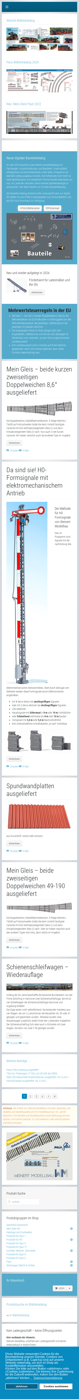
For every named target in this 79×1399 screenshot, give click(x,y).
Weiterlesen (36, 292)
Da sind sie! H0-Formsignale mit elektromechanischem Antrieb (34, 481)
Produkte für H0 (14, 1239)
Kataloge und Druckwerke (19, 1232)
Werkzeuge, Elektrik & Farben (20, 1265)
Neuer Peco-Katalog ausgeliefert (22, 1069)
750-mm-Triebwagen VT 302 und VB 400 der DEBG (31, 1073)
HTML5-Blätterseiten (30, 208)
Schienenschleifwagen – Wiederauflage (37, 971)
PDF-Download (52, 208)
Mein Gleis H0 (13, 1228)
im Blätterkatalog (19, 1315)
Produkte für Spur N (16, 1254)
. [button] (31, 1378)
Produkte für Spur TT (16, 1247)
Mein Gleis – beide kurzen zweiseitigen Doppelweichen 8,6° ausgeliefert (39, 380)
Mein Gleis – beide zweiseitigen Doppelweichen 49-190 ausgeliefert (35, 882)
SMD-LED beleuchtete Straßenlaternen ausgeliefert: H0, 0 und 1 (37, 1077)
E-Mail (25, 450)
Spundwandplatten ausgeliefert (30, 790)
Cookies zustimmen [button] (56, 1386)
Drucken (14, 450)
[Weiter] (48, 1096)
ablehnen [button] (22, 1386)
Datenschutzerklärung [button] (48, 1378)
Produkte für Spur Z (16, 1258)
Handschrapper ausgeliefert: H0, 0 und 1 (26, 1080)
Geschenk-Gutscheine (17, 1224)
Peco (8, 1261)
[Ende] (54, 1096)
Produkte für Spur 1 (16, 1235)
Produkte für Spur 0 (16, 1243)
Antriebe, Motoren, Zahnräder (20, 1250)
